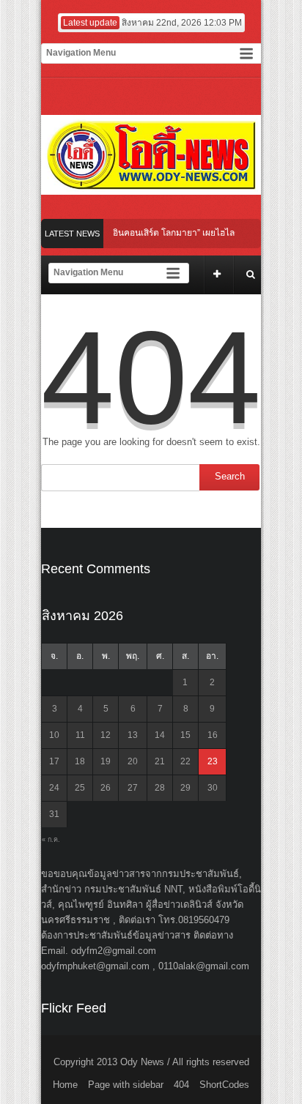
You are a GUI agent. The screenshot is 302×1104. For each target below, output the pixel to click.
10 (54, 735)
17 (54, 761)
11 (80, 735)
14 (160, 735)
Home (65, 1084)
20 (133, 761)
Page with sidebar (125, 1084)
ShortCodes (224, 1084)
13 (133, 735)
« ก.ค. (51, 839)
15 (185, 735)
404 (181, 1084)
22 (185, 761)
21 (160, 761)
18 (80, 761)
